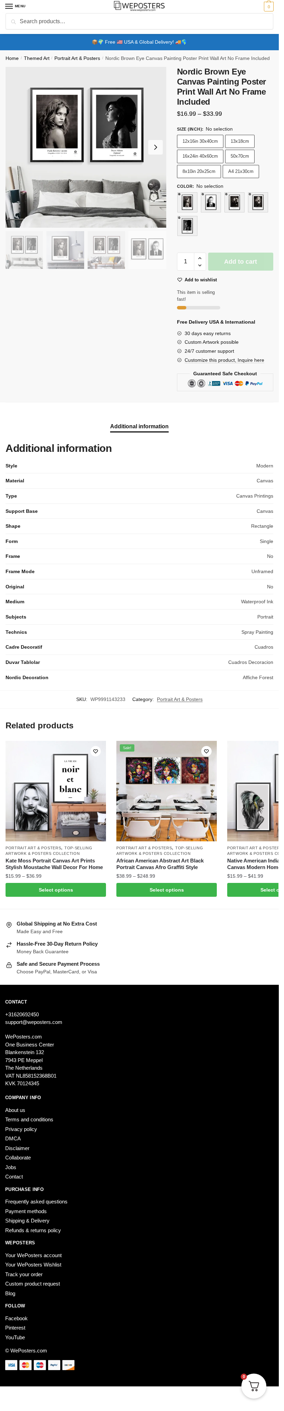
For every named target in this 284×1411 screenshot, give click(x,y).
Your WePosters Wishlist (33, 1265)
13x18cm (240, 141)
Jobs (10, 1167)
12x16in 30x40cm (200, 141)
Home (12, 58)
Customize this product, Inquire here (224, 360)
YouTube (15, 1337)
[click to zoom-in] (86, 147)
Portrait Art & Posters (77, 58)
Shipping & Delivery (27, 1221)
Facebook (16, 1318)
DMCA (13, 1138)
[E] (258, 202)
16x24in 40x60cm (200, 156)
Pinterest (15, 1328)
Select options (56, 890)
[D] (234, 202)
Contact (14, 1177)
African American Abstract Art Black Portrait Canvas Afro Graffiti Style (160, 864)
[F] (187, 226)
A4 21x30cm (241, 171)
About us (15, 1110)
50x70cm (240, 156)
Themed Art (37, 58)
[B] (187, 202)
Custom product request (32, 1284)
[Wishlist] (95, 751)
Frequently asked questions (36, 1201)
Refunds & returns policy (33, 1230)
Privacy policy (21, 1129)
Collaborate (18, 1157)
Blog (10, 1293)
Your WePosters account (33, 1255)
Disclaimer (17, 1148)
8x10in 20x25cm (199, 171)
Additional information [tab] (139, 426)
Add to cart (240, 261)
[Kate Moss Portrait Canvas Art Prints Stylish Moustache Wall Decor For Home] (56, 791)
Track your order (24, 1274)
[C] (211, 202)
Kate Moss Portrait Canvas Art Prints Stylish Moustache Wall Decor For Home (54, 864)
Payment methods (26, 1211)
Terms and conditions (29, 1119)
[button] (200, 258)
